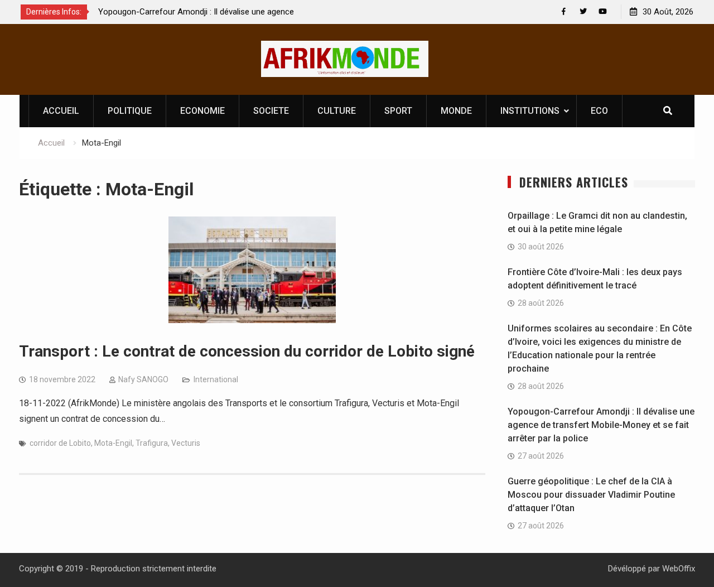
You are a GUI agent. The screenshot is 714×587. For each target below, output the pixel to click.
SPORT (398, 110)
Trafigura (152, 443)
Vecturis (185, 443)
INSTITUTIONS (529, 110)
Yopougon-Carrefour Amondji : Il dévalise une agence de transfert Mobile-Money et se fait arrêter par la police (601, 425)
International (216, 379)
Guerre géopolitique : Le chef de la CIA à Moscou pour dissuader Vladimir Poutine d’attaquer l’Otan (591, 494)
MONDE (456, 110)
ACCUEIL (61, 110)
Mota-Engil (113, 443)
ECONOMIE (202, 110)
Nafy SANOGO (143, 379)
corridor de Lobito (60, 443)
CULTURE (336, 110)
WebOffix (678, 569)
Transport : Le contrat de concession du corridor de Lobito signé (247, 351)
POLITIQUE (130, 110)
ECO (599, 110)
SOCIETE (271, 110)
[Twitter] (583, 11)
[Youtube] (602, 11)
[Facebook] (563, 11)
